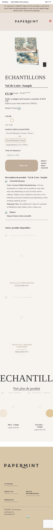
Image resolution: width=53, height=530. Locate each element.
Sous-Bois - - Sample (39, 426)
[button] (26, 71)
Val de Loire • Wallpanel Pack (22, 283)
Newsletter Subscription (20, 2)
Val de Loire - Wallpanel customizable (22, 345)
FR (50, 2)
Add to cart (23, 166)
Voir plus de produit (26, 388)
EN (46, 2)
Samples (5, 2)
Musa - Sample (13, 425)
